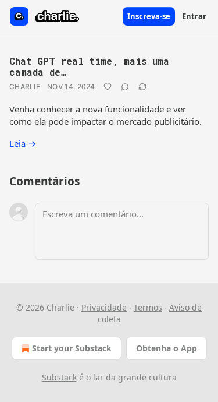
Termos (148, 307)
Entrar (194, 16)
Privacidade (104, 307)
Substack (59, 377)
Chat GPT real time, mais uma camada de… (89, 66)
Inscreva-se (148, 16)
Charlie (24, 86)
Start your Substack (72, 348)
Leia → (22, 143)
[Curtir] (107, 87)
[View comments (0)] (125, 87)
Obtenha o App (166, 348)
